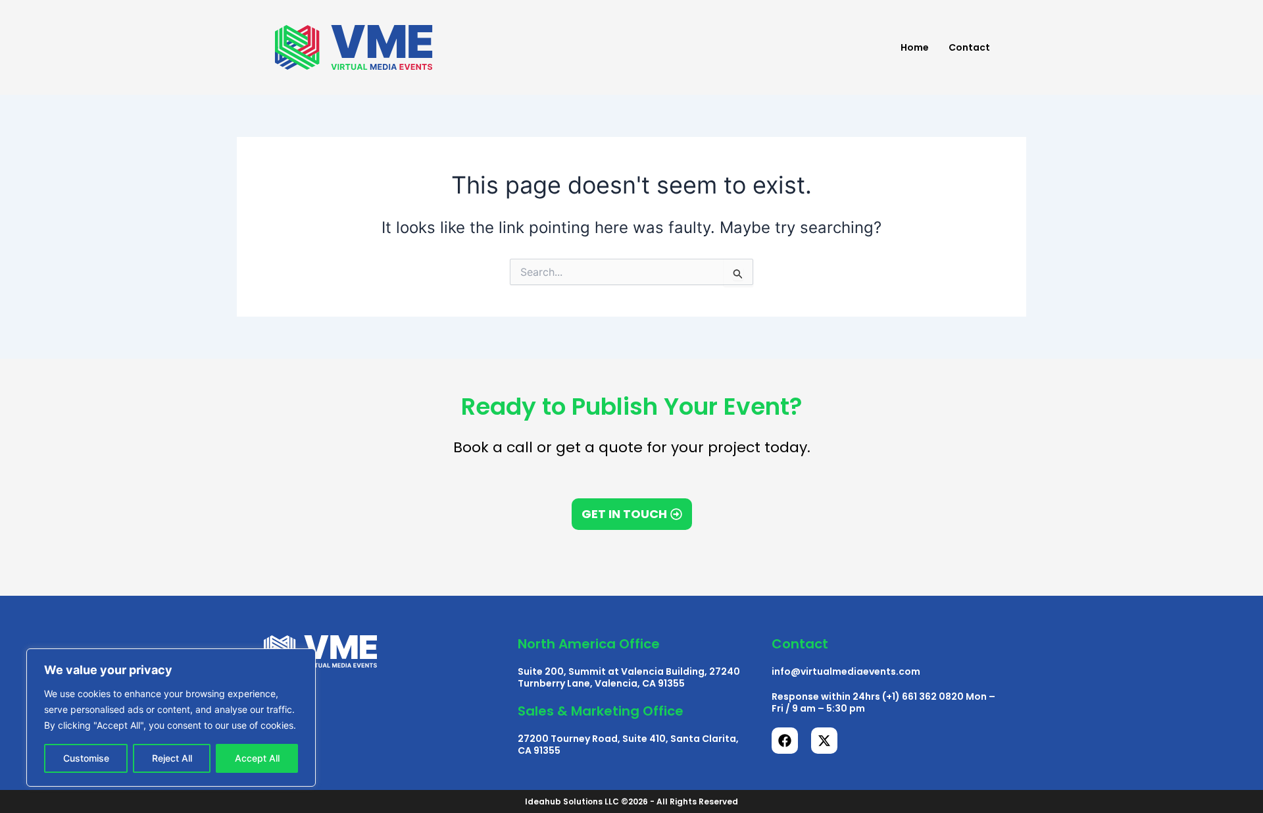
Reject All (172, 758)
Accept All (257, 758)
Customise (86, 758)
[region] (171, 717)
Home (915, 47)
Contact (969, 47)
